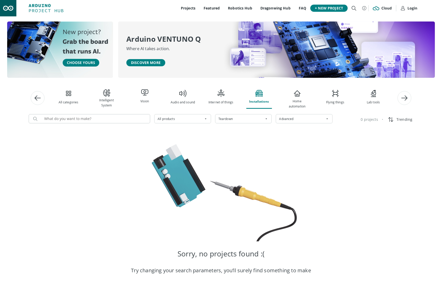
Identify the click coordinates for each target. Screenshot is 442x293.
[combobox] (182, 118)
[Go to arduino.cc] (8, 8)
